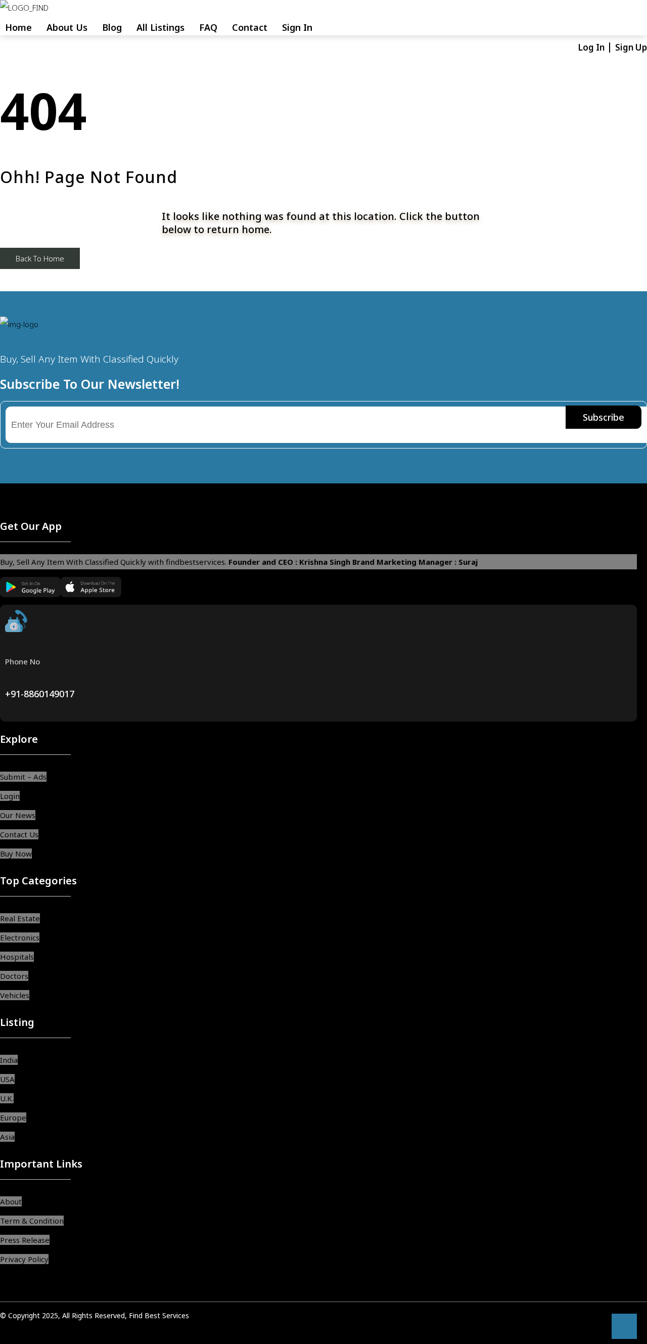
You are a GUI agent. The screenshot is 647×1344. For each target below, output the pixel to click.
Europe (13, 1117)
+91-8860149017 (39, 694)
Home (18, 27)
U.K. (7, 1098)
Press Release (25, 1240)
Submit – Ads (23, 777)
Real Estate (20, 918)
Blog (112, 27)
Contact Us (19, 834)
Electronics (19, 937)
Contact (249, 27)
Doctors (14, 976)
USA (7, 1079)
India (9, 1060)
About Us (67, 27)
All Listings (160, 27)
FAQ (208, 27)
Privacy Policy (24, 1259)
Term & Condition (32, 1221)
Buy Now (16, 853)
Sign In (297, 27)
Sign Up (631, 47)
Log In (592, 47)
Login (10, 796)
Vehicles (14, 995)
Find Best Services (159, 1315)
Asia (7, 1137)
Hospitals (17, 957)
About (11, 1201)
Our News (17, 815)
